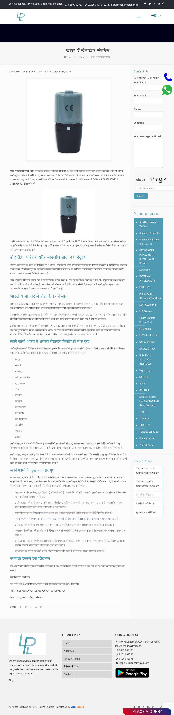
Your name (140, 82)
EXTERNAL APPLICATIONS (147, 278)
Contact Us (70, 674)
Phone (137, 109)
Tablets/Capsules (148, 431)
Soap (142, 383)
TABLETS (144, 418)
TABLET (143, 412)
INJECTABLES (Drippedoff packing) (150, 296)
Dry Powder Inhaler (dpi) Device (149, 241)
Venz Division (146, 445)
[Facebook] (145, 3)
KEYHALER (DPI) (148, 304)
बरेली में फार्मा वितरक (144, 494)
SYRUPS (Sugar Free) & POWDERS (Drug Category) (149, 401)
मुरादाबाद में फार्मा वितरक (146, 512)
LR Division (145, 328)
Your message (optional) (148, 136)
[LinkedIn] (159, 3)
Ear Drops (144, 269)
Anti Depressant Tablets (148, 224)
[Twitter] (150, 3)
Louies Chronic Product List (147, 320)
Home (67, 57)
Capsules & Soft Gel (149, 233)
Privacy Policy (71, 666)
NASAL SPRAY (147, 342)
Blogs (81, 57)
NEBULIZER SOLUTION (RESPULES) (146, 359)
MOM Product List (148, 335)
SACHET (144, 377)
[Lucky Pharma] (20, 16)
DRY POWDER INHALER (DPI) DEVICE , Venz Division (146, 257)
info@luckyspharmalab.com (122, 4)
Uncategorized (147, 438)
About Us (69, 651)
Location (139, 122)
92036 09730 (95, 4)
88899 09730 (75, 4)
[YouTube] (154, 3)
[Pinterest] (163, 3)
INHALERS (144, 287)
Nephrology (145, 370)
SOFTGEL (144, 390)
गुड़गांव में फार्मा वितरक (145, 503)
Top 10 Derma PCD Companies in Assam (147, 470)
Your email (140, 95)
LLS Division (145, 311)
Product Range (72, 658)
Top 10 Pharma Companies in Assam (147, 483)
